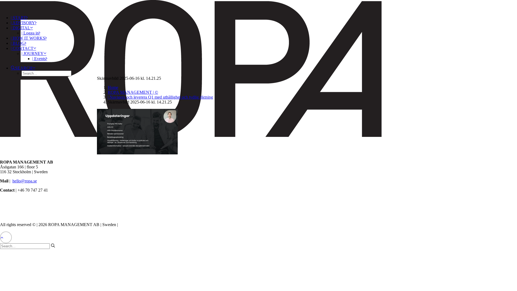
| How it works (28, 38)
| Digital (20, 28)
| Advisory (23, 22)
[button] (23, 68)
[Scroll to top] (6, 237)
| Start (18, 17)
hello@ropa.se (24, 181)
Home (113, 87)
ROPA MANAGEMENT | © (133, 92)
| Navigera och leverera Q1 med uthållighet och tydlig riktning (160, 97)
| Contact (22, 48)
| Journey (33, 53)
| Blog (18, 43)
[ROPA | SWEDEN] (258, 5)
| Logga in (30, 33)
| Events (39, 58)
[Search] (27, 246)
